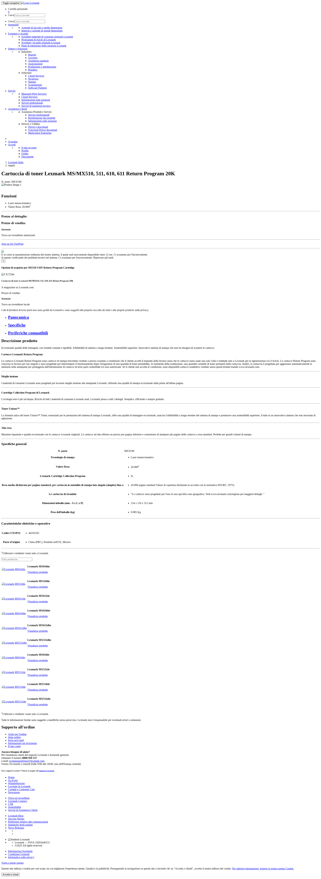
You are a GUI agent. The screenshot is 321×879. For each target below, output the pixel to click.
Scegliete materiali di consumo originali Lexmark (47, 36)
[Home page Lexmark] (30, 3)
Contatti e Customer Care (21, 789)
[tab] (164, 317)
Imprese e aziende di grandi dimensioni (42, 30)
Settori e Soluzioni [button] (17, 48)
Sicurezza (33, 78)
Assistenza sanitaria (38, 60)
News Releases (16, 827)
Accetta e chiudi (10, 874)
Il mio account (28, 147)
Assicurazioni (35, 63)
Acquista (12, 141)
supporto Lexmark (46, 771)
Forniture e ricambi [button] (18, 33)
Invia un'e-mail (16, 740)
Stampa (32, 81)
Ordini (24, 153)
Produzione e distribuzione (42, 66)
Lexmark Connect (17, 801)
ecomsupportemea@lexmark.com (26, 761)
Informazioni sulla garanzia (35, 99)
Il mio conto (14, 746)
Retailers (32, 69)
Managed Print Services (33, 93)
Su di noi (13, 780)
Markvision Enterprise (39, 133)
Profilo (25, 150)
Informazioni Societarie (20, 851)
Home (11, 777)
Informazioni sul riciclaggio (22, 743)
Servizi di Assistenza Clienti (22, 810)
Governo (32, 57)
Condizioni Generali (18, 854)
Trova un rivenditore (19, 798)
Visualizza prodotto (37, 572)
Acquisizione (35, 84)
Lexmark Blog (15, 815)
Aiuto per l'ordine (17, 734)
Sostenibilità (14, 807)
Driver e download (38, 126)
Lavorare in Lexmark (19, 786)
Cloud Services (36, 75)
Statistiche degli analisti (20, 824)
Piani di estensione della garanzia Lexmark (43, 45)
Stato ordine (14, 737)
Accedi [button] (12, 144)
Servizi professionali (32, 102)
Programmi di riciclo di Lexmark (38, 39)
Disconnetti (27, 156)
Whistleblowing (16, 783)
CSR (10, 804)
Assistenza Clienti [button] (17, 108)
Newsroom (14, 792)
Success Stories (16, 818)
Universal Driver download (42, 130)
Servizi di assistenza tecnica (35, 105)
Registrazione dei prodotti (41, 117)
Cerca (11, 15)
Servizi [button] (11, 90)
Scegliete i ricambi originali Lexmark (40, 42)
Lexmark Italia (15, 162)
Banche (32, 54)
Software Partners (37, 87)
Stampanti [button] (13, 24)
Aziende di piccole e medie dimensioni (41, 27)
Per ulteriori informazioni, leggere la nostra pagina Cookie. (263, 868)
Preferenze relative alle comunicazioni (28, 821)
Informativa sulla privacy (21, 857)
